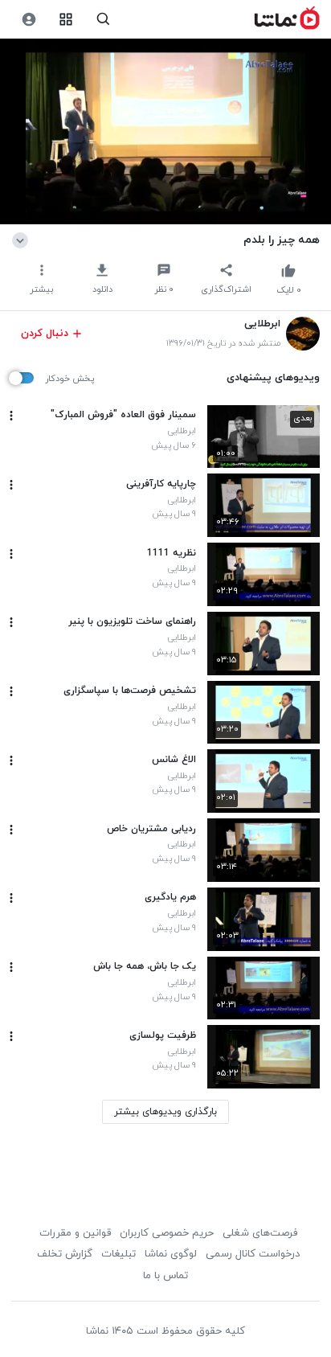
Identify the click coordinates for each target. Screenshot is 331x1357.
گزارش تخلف (64, 1254)
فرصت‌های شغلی (260, 1233)
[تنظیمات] (28, 19)
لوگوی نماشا (171, 1254)
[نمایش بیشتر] (23, 239)
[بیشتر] (11, 416)
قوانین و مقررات (75, 1233)
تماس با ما (165, 1276)
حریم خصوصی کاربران (167, 1233)
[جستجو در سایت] (103, 19)
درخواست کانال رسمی (253, 1254)
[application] (165, 132)
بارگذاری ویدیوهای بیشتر (165, 1112)
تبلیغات (118, 1254)
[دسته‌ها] (66, 19)
